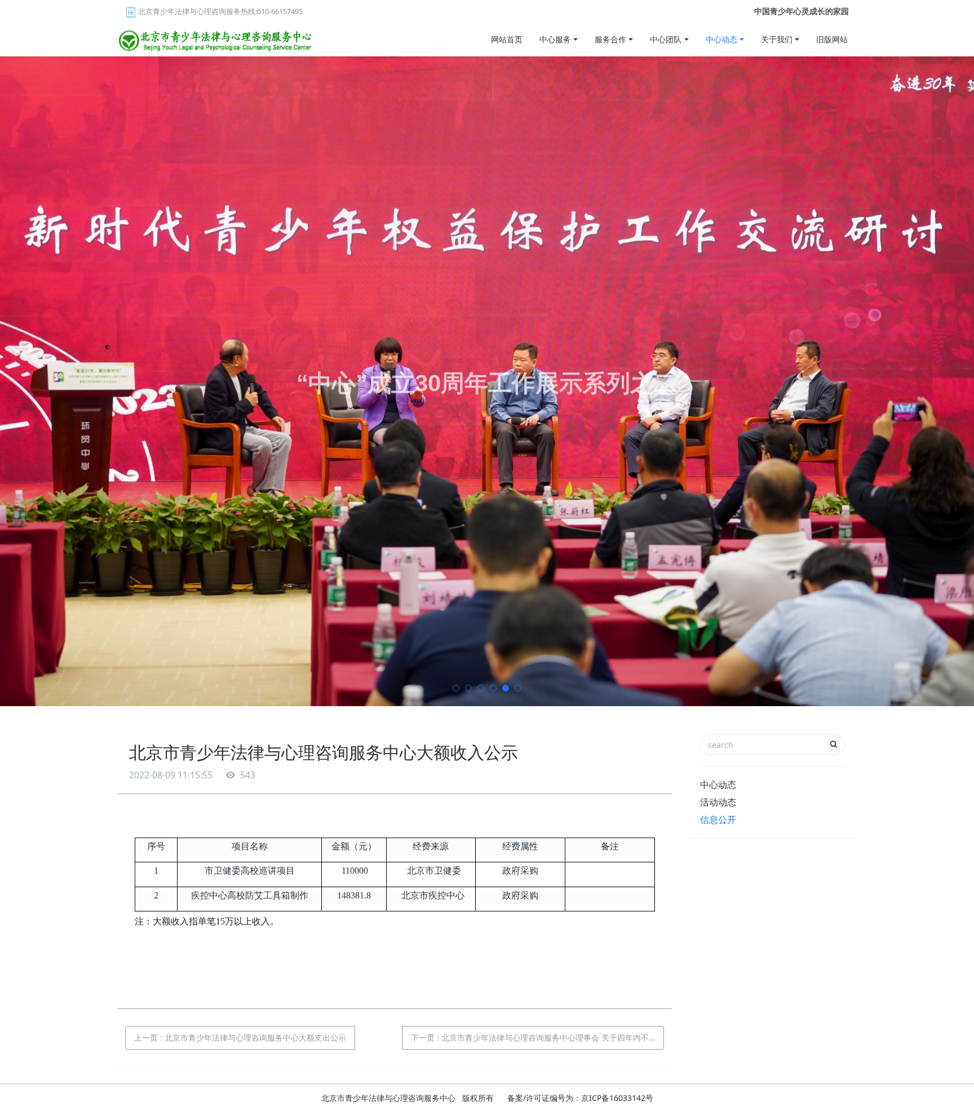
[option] (487, 381)
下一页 (537, 1037)
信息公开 (718, 819)
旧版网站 (832, 39)
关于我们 (777, 39)
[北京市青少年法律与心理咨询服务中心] (216, 37)
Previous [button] (5, 381)
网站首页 (507, 39)
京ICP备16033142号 (617, 1097)
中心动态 (721, 39)
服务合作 (610, 39)
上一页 (240, 1037)
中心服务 (555, 39)
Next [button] (968, 381)
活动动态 (718, 802)
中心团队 (665, 39)
